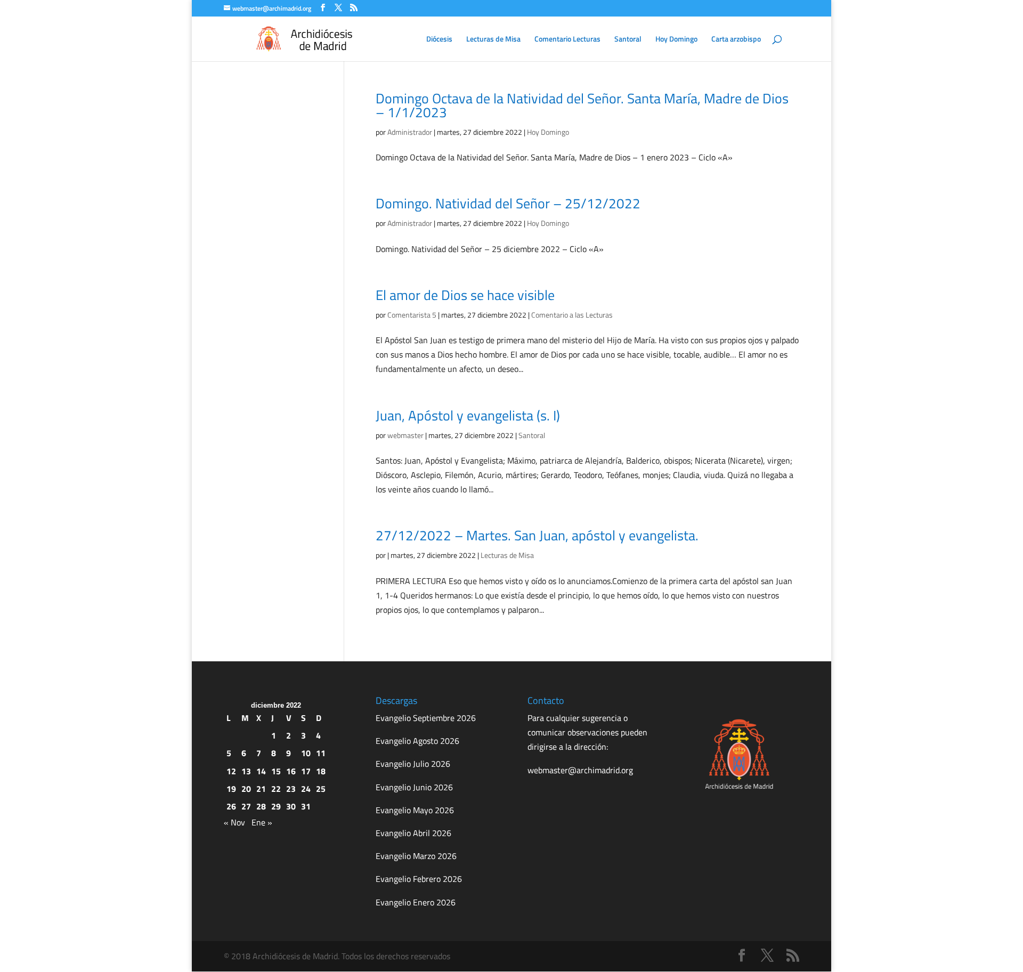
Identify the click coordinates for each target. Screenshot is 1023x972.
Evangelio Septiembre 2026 (426, 717)
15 (276, 771)
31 (306, 806)
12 (231, 771)
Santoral (628, 39)
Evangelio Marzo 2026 (416, 855)
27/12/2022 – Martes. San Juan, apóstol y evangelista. (537, 535)
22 (276, 788)
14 (261, 771)
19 (231, 788)
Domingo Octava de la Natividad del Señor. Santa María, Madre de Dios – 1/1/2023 (582, 105)
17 (306, 771)
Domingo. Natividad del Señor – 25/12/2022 (508, 203)
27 (246, 806)
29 (276, 806)
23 (291, 788)
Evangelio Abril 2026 (413, 833)
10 (306, 753)
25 (321, 788)
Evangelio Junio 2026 (414, 787)
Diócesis (439, 39)
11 (321, 753)
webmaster (405, 435)
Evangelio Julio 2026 (413, 763)
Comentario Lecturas (567, 39)
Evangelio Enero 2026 (416, 902)
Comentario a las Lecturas (572, 314)
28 (261, 806)
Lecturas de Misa (493, 39)
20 (246, 788)
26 (231, 806)
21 (261, 788)
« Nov (234, 822)
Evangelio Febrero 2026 (419, 878)
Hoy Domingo (676, 39)
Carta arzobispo (736, 39)
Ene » (261, 822)
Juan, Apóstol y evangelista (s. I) (468, 415)
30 (291, 806)
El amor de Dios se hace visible (465, 295)
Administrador (409, 131)
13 (246, 771)
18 (321, 771)
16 (291, 771)
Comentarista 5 (411, 314)
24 (306, 788)
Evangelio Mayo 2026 (415, 810)
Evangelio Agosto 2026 (417, 740)
